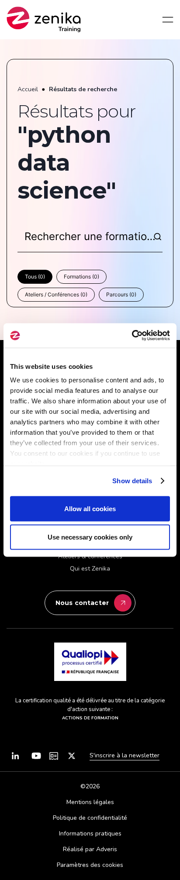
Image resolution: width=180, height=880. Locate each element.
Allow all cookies (90, 508)
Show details (132, 481)
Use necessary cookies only (90, 537)
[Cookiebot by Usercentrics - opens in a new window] (131, 335)
